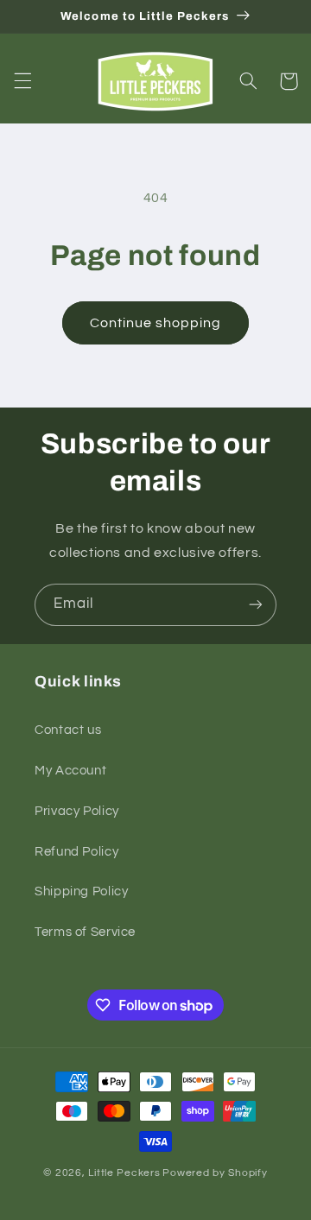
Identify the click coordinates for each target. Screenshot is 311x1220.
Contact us (68, 730)
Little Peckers (124, 1173)
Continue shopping (156, 323)
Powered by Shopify (214, 1173)
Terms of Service (85, 932)
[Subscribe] (256, 605)
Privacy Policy (77, 811)
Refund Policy (76, 851)
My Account (70, 770)
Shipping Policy (81, 891)
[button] (22, 81)
